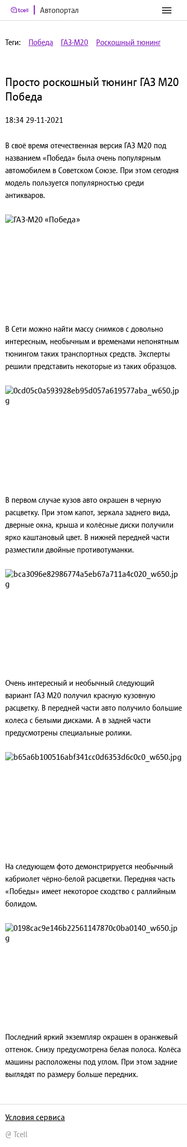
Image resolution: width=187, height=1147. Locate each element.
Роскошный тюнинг (128, 42)
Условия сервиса (35, 1117)
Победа (41, 42)
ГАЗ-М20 (74, 42)
